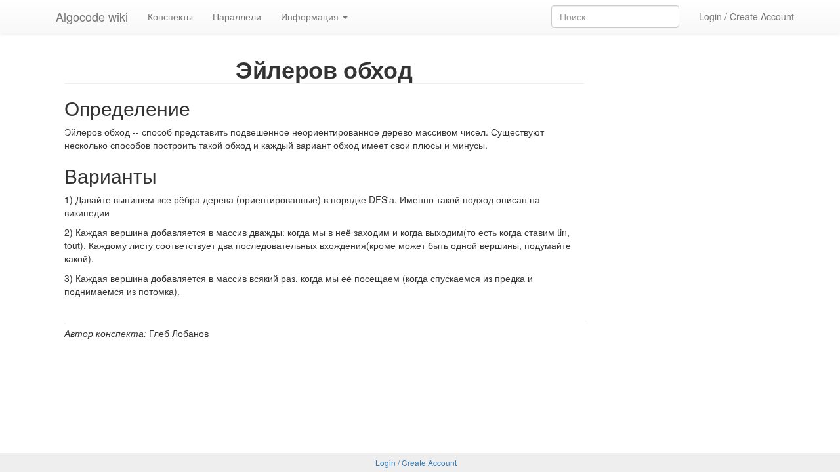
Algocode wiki (92, 16)
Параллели (237, 16)
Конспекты (170, 16)
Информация (311, 16)
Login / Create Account (746, 16)
